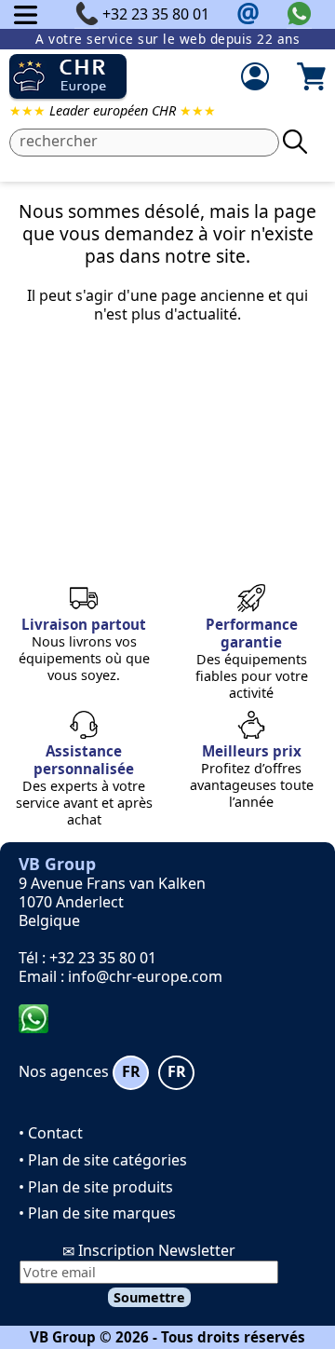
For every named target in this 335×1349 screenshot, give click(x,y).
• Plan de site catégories (103, 1160)
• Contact (51, 1133)
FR (131, 1071)
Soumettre (149, 1297)
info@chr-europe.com (145, 976)
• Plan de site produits (96, 1187)
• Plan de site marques (97, 1213)
